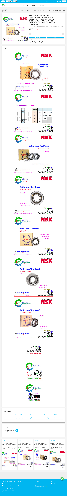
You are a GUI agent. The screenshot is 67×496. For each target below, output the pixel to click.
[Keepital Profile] (52, 483)
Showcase (6, 9)
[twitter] (32, 42)
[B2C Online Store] (54, 483)
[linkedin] (35, 42)
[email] (42, 42)
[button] (15, 29)
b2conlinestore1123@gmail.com (40, 486)
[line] (40, 42)
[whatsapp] (37, 42)
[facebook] (30, 42)
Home (3, 9)
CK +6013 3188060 (39, 483)
